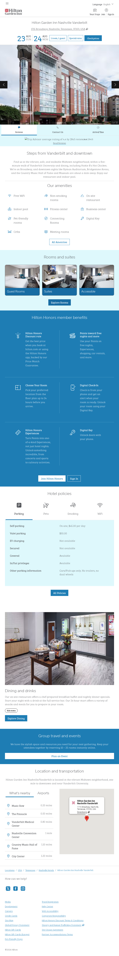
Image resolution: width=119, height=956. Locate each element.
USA (20, 870)
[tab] (19, 130)
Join (103, 14)
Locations (10, 870)
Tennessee (30, 870)
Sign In (111, 14)
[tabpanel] (59, 141)
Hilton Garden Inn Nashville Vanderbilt (75, 870)
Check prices (94, 38)
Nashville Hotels (46, 870)
